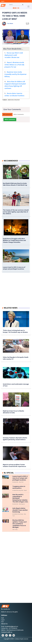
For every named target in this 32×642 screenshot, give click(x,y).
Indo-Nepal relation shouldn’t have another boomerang (20, 510)
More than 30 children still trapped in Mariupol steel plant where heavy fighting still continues (15, 85)
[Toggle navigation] (28, 6)
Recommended (11, 160)
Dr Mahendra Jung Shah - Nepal (19, 490)
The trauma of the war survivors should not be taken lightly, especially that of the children (16, 212)
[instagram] (10, 635)
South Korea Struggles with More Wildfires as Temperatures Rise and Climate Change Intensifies (14, 240)
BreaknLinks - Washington (18, 504)
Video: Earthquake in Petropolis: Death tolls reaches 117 (15, 358)
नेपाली (2, 618)
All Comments (7, 114)
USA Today (14, 529)
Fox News (10, 23)
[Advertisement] (16, 142)
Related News (10, 308)
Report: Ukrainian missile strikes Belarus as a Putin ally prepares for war (14, 64)
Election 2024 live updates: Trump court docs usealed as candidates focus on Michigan (19, 524)
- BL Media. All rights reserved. (21, 639)
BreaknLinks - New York (17, 482)
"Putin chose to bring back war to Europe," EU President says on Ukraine (15, 331)
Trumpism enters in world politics (18, 487)
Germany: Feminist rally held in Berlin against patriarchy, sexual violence (15, 439)
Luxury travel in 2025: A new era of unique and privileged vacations (14, 268)
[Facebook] (3, 635)
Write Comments (19, 114)
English (3, 620)
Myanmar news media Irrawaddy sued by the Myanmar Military (16, 74)
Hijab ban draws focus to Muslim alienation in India (13, 412)
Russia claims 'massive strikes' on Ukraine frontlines (14, 94)
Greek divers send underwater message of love (16, 385)
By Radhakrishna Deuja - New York (19, 515)
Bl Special (9, 472)
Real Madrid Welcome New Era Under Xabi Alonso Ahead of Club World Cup (15, 184)
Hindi (2, 622)
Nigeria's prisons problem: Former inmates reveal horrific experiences (14, 465)
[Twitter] (6, 635)
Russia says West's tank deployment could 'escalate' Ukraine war (14, 55)
